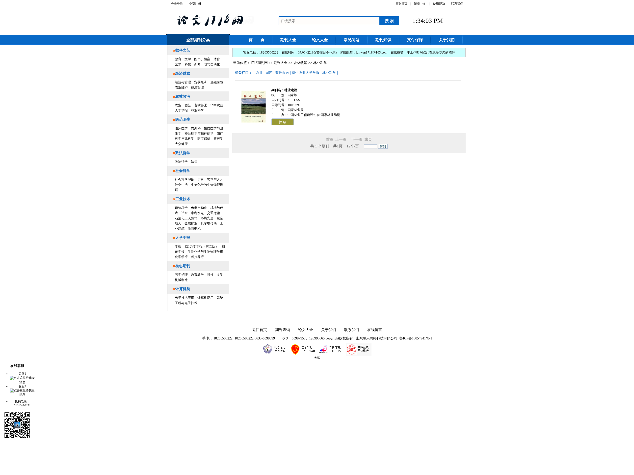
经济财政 (182, 73)
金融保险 (216, 82)
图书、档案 (202, 59)
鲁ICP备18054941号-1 (415, 338)
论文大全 (305, 330)
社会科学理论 (184, 179)
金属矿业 (191, 223)
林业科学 (197, 110)
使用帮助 (439, 3)
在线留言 (374, 330)
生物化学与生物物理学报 (205, 251)
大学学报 (182, 238)
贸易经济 (200, 82)
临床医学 (181, 128)
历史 (200, 179)
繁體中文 (420, 3)
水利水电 (197, 213)
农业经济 (181, 87)
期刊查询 (282, 330)
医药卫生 (182, 119)
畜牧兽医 (200, 105)
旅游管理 (197, 87)
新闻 (197, 64)
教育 (178, 59)
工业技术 (182, 199)
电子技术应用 (184, 298)
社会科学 (182, 171)
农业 (178, 105)
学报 (178, 246)
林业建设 (290, 90)
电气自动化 (212, 64)
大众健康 (181, 144)
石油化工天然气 (186, 218)
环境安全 (207, 218)
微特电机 (194, 228)
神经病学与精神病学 (199, 133)
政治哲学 (181, 162)
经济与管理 (183, 82)
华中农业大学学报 (305, 73)
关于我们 (328, 330)
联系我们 (457, 3)
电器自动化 (199, 208)
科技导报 (197, 257)
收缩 (317, 358)
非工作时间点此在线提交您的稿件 (431, 52)
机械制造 (181, 280)
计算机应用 (205, 298)
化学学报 (181, 257)
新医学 (218, 138)
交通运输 (213, 213)
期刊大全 (281, 63)
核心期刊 (182, 266)
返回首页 (259, 330)
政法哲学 (182, 153)
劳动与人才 (215, 179)
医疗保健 (203, 138)
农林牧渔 (182, 96)
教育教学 (197, 275)
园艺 (188, 105)
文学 (188, 59)
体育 (216, 59)
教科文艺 (182, 50)
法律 (194, 162)
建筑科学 (181, 208)
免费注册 (195, 3)
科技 (188, 64)
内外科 (196, 128)
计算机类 (182, 289)
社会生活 (181, 185)
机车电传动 (209, 223)
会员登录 (177, 3)
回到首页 (401, 3)
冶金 (184, 213)
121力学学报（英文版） (202, 246)
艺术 (178, 64)
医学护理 (181, 275)
